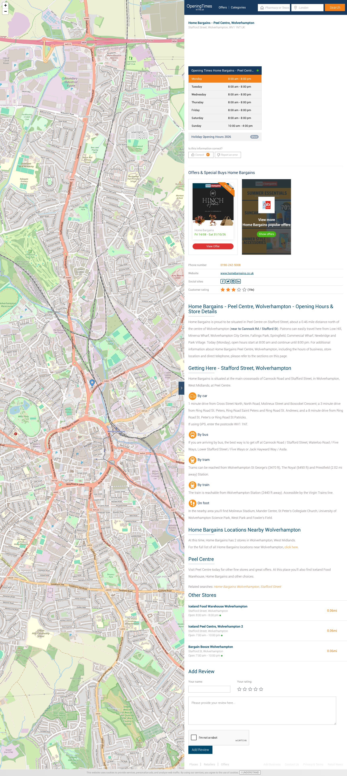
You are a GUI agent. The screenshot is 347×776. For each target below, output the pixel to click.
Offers (223, 7)
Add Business (272, 764)
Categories (238, 7)
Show (254, 136)
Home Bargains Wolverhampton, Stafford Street (247, 587)
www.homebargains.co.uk (237, 273)
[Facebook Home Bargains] (222, 281)
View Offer (213, 246)
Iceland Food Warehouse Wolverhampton (217, 606)
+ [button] (5, 5)
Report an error (229, 154)
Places (193, 764)
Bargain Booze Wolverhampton (210, 647)
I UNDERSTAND (250, 772)
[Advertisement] (265, 53)
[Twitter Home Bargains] (228, 281)
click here (291, 547)
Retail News (335, 764)
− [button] (5, 11)
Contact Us (292, 764)
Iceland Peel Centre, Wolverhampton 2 (215, 626)
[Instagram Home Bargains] (233, 281)
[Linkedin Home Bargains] (238, 281)
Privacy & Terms (313, 764)
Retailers (209, 764)
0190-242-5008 (230, 265)
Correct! (202, 154)
